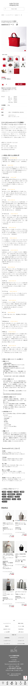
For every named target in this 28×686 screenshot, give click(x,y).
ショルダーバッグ (7, 640)
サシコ (14, 499)
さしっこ (17, 496)
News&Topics (20, 629)
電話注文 (7, 626)
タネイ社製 (11, 496)
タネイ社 (19, 494)
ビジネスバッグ (21, 640)
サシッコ (5, 501)
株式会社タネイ (12, 494)
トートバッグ (21, 637)
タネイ (4, 494)
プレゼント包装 (21, 626)
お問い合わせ (21, 631)
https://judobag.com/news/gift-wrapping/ (12, 393)
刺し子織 (10, 491)
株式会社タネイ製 (6, 499)
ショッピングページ (7, 623)
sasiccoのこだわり (6, 629)
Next (25, 40)
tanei (19, 499)
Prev (3, 40)
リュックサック (7, 643)
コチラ (17, 390)
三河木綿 (16, 491)
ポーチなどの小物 (21, 643)
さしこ (4, 496)
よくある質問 (7, 631)
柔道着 (22, 491)
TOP (14, 620)
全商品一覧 (14, 634)
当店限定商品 (6, 637)
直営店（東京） (21, 623)
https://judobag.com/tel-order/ (8, 149)
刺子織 (4, 491)
